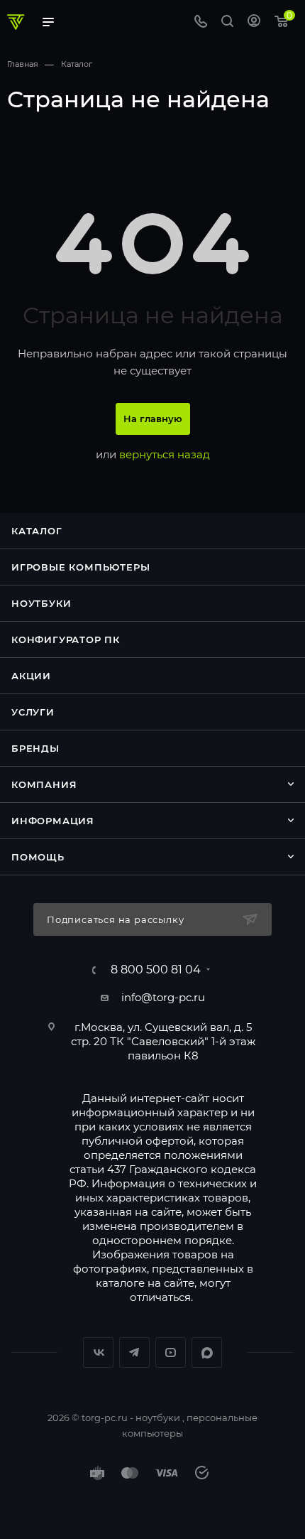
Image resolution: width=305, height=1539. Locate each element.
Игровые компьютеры (80, 567)
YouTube (170, 1352)
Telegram (134, 1352)
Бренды (35, 748)
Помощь (38, 857)
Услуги (33, 712)
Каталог (36, 530)
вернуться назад (164, 454)
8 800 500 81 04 (156, 970)
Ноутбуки (41, 603)
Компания (44, 784)
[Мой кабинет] (254, 22)
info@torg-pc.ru (163, 997)
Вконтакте (98, 1352)
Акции (31, 675)
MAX (207, 1352)
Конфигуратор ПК (65, 639)
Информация (52, 820)
